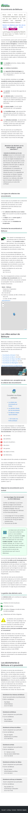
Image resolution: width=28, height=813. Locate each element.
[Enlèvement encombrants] (5, 5)
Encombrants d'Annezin (9, 355)
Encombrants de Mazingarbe (10, 362)
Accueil (4, 810)
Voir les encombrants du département (12, 365)
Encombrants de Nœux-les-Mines (12, 359)
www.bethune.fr (6, 300)
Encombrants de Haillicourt (10, 361)
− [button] (3, 305)
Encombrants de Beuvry (9, 357)
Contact (14, 810)
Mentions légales (22, 810)
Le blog (9, 810)
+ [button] (3, 303)
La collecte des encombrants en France (12, 404)
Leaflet (25, 329)
